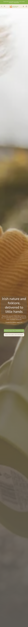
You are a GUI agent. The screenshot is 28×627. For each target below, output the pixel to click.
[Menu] (1, 6)
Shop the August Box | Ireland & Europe (14, 330)
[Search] (4, 6)
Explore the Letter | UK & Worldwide (14, 334)
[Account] (23, 6)
